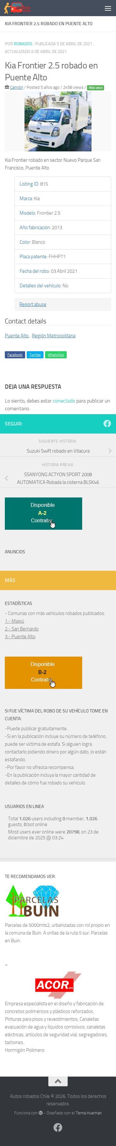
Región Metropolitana (53, 336)
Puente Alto (17, 336)
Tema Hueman (89, 1112)
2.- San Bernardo (22, 629)
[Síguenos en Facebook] (107, 423)
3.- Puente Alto (20, 637)
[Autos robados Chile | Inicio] (22, 8)
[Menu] (108, 8)
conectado (64, 401)
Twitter (35, 355)
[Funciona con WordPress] (41, 1113)
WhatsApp (56, 355)
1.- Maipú (14, 621)
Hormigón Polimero (24, 1050)
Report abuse (32, 304)
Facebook (15, 355)
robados (23, 43)
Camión (16, 87)
